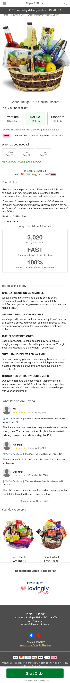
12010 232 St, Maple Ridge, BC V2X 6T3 (35, 617)
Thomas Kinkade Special (37, 481)
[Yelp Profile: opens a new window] (38, 635)
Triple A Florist (35, 3)
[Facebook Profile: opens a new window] (31, 635)
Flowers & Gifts (17, 14)
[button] (63, 675)
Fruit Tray (29, 454)
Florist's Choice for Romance (39, 418)
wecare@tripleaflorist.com (35, 624)
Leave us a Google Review (35, 645)
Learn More (56, 135)
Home (5, 14)
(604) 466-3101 (35, 620)
